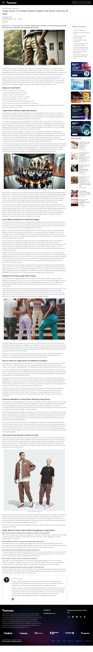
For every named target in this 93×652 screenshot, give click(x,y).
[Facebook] (72, 617)
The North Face (54, 292)
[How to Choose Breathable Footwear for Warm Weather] (74, 202)
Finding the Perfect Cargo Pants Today (80, 40)
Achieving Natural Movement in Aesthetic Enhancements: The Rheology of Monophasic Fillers (84, 156)
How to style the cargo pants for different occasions (80, 44)
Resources (16, 8)
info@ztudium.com (49, 613)
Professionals (87, 641)
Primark (50, 282)
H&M (22, 280)
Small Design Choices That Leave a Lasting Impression (85, 192)
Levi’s (18, 290)
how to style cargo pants (16, 25)
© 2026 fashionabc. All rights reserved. (11, 639)
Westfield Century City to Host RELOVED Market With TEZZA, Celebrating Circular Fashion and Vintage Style (85, 181)
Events (64, 641)
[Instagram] (80, 617)
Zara (25, 280)
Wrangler (24, 380)
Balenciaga (18, 256)
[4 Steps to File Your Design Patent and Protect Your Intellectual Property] (74, 146)
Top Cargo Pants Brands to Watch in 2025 (80, 52)
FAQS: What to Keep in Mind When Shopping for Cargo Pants (81, 56)
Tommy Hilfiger (59, 232)
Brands (58, 641)
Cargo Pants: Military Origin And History (81, 33)
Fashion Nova (31, 280)
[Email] (13, 599)
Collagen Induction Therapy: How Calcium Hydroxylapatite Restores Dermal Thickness (84, 168)
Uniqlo (40, 280)
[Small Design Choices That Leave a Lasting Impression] (74, 193)
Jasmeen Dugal (17, 579)
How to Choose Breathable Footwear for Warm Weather (84, 202)
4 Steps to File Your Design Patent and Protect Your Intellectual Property (84, 145)
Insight (53, 641)
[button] (3, 2)
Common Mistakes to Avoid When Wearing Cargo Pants (80, 48)
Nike (3, 437)
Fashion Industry (7, 8)
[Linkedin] (76, 617)
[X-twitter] (69, 617)
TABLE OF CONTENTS (79, 30)
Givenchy (34, 256)
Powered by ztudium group (11, 641)
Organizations (78, 641)
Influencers (70, 641)
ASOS (18, 280)
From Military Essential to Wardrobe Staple (79, 37)
